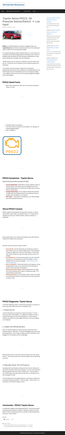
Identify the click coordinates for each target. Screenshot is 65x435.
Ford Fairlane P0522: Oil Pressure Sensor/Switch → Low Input (18, 426)
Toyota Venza (7, 423)
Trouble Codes (27, 11)
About (34, 11)
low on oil (18, 252)
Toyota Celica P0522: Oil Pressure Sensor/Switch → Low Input (18, 425)
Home (2, 11)
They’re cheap (24, 380)
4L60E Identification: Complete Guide (53, 47)
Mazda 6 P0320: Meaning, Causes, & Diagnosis (53, 19)
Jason (48, 17)
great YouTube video (15, 373)
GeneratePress (41, 433)
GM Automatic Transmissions (13, 11)
